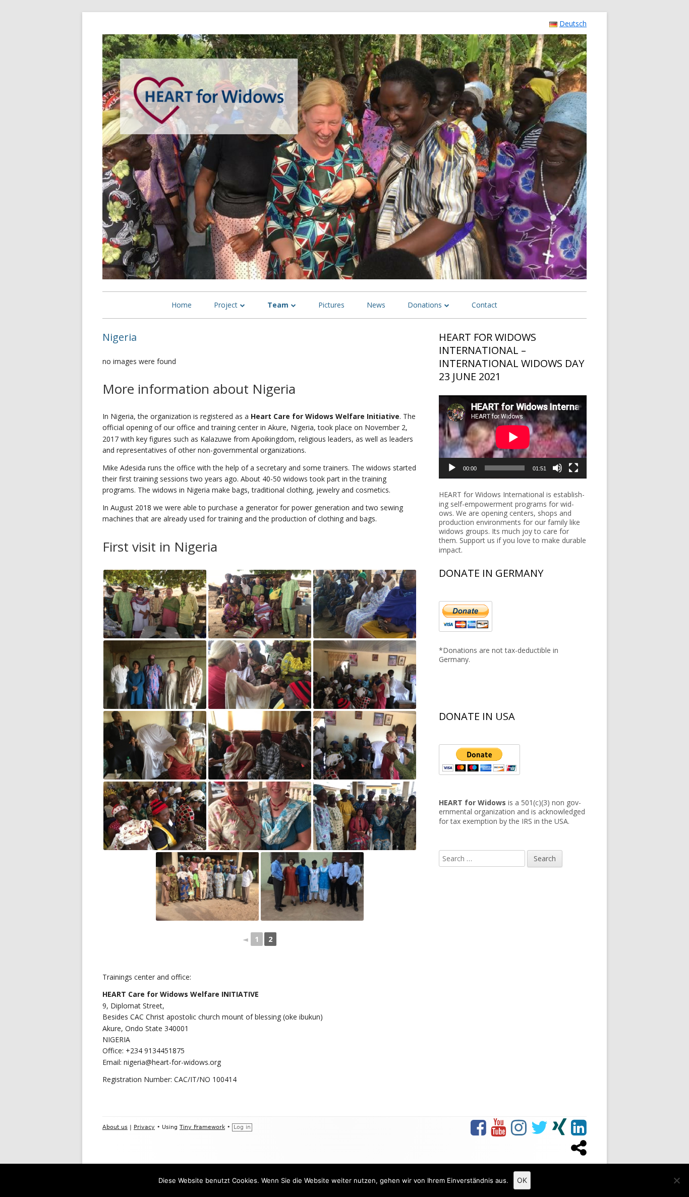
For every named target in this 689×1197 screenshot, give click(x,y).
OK (522, 1180)
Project (226, 305)
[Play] (452, 468)
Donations (425, 305)
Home (181, 305)
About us (115, 1127)
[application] (513, 436)
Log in (242, 1127)
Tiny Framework (202, 1127)
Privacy (144, 1127)
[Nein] (676, 1180)
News (376, 305)
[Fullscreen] (573, 468)
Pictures (331, 305)
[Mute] (557, 468)
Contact (484, 305)
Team (278, 305)
